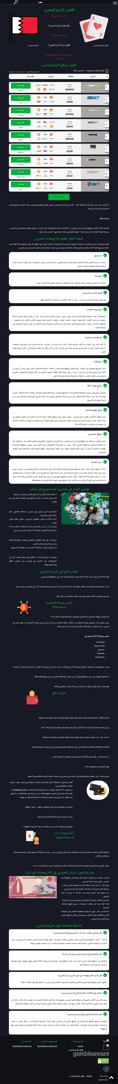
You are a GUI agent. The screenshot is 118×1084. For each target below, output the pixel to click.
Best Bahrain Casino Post (47, 1046)
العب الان (21, 85)
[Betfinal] (93, 85)
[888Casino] (93, 147)
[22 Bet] (93, 184)
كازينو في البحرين (36, 205)
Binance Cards (21, 789)
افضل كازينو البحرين (75, 1050)
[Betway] (93, 135)
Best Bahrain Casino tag (22, 1046)
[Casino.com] (93, 159)
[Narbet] (93, 122)
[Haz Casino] (93, 110)
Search (80, 1046)
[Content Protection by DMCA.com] (103, 1060)
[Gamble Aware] (91, 1053)
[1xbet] (93, 98)
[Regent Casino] (93, 172)
